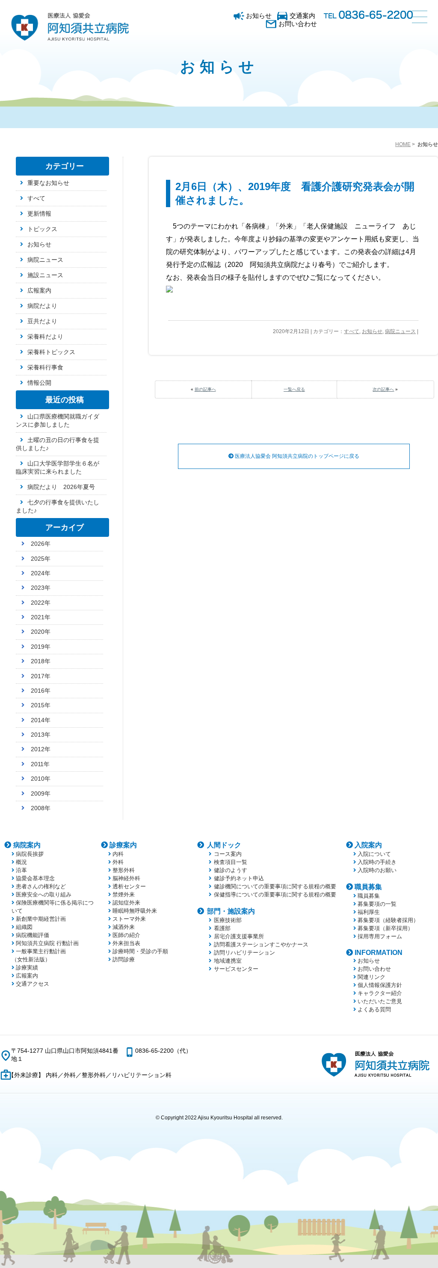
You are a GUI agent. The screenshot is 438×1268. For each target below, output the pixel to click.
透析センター (129, 886)
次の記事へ (383, 389)
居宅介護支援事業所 (239, 936)
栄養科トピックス (51, 351)
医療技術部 (228, 920)
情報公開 (39, 382)
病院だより (42, 305)
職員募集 (368, 886)
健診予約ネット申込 (239, 878)
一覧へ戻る (294, 389)
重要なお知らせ (48, 182)
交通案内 (302, 15)
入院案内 (368, 845)
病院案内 (27, 845)
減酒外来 (123, 927)
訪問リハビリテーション (244, 952)
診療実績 (27, 967)
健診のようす (230, 870)
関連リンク (371, 977)
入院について (374, 854)
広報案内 (39, 290)
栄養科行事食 (45, 367)
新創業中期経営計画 (41, 919)
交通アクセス (32, 984)
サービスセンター (236, 969)
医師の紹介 (126, 935)
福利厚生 (369, 912)
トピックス (42, 228)
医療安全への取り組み (43, 894)
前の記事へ (205, 389)
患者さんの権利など (41, 886)
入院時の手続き (377, 862)
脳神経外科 (126, 878)
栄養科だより (45, 336)
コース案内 (228, 854)
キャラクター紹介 (380, 993)
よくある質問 (374, 1009)
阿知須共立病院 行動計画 (47, 943)
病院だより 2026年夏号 (61, 486)
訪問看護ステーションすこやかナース (261, 944)
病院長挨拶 (30, 854)
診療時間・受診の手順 (140, 951)
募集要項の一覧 (377, 904)
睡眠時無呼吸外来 (134, 911)
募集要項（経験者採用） (388, 920)
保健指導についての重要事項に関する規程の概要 (275, 894)
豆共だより (42, 321)
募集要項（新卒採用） (385, 928)
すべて (351, 331)
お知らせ (259, 15)
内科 (118, 854)
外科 (118, 862)
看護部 (222, 928)
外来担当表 (126, 943)
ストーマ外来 (129, 919)
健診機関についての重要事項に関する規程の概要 (275, 886)
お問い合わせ (297, 23)
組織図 (24, 927)
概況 (21, 862)
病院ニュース (400, 331)
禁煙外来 (123, 894)
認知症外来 (126, 902)
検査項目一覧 (230, 862)
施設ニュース (45, 275)
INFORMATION (378, 952)
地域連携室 (228, 961)
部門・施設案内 (231, 911)
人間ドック (224, 845)
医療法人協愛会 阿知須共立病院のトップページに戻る (296, 456)
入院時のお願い (377, 870)
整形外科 (123, 870)
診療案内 (123, 845)
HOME (403, 144)
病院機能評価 (32, 935)
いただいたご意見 (380, 1001)
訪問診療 (123, 959)
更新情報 (39, 213)
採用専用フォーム (380, 936)
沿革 (21, 870)
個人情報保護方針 (380, 985)
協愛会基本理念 (35, 878)
